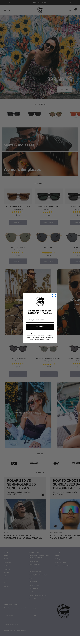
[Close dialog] (54, 295)
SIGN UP (40, 327)
